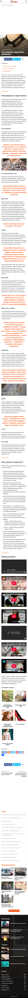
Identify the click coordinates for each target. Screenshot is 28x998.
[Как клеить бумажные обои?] (5, 957)
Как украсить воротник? (8, 68)
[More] (22, 59)
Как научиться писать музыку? (17, 963)
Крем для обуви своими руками (18, 949)
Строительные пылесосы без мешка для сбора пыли (14, 814)
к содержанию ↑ (5, 91)
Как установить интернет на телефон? (7, 878)
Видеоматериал (7, 71)
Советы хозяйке (18, 875)
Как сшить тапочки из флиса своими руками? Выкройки (21, 775)
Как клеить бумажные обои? (17, 956)
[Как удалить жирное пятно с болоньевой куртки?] (5, 938)
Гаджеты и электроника (6, 875)
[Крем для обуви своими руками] (5, 949)
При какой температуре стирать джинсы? (12, 841)
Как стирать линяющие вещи (9, 851)
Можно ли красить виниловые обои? (11, 844)
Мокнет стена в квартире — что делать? (11, 847)
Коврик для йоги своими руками (18, 923)
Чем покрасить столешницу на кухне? (11, 830)
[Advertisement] (14, 19)
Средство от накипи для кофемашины (11, 860)
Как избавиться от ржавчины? (9, 838)
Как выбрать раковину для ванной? (10, 854)
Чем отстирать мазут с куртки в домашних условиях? (20, 892)
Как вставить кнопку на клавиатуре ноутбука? (13, 827)
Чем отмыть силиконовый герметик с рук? (12, 817)
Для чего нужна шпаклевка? (9, 824)
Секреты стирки (5, 889)
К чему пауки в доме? (7, 821)
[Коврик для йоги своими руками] (5, 923)
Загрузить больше (14, 910)
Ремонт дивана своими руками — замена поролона (20, 878)
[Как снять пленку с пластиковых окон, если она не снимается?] (7, 898)
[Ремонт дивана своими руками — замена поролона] (21, 871)
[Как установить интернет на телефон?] (7, 871)
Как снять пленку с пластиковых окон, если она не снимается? (7, 905)
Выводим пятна (18, 889)
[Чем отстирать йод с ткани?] (7, 886)
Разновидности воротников (9, 66)
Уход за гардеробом (9, 5)
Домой (2, 5)
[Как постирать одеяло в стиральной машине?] (5, 931)
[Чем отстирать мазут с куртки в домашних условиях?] (21, 886)
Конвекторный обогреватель (9, 857)
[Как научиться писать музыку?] (5, 964)
